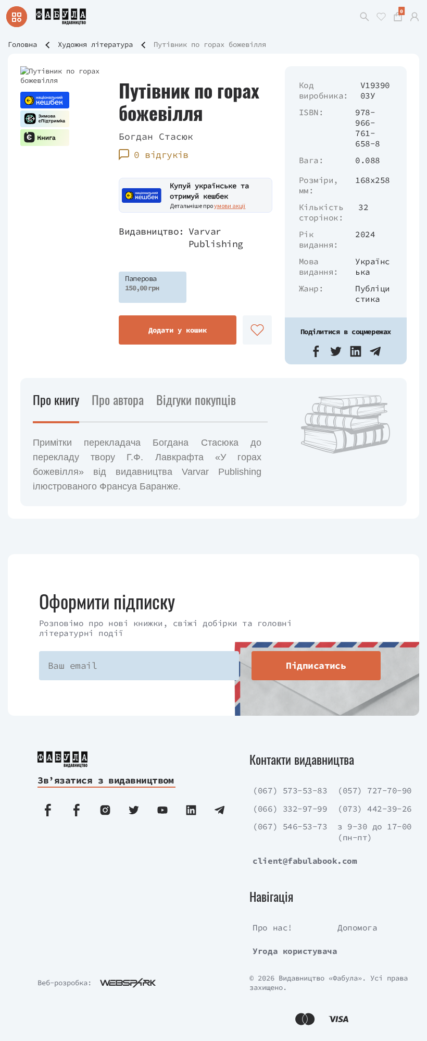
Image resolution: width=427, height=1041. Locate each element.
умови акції (229, 206)
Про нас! (272, 927)
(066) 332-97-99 (290, 808)
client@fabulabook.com (305, 860)
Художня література (95, 44)
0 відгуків (161, 155)
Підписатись (316, 665)
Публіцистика (372, 293)
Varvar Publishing (216, 237)
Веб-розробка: (64, 982)
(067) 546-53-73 (290, 826)
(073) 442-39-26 (374, 808)
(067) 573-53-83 (290, 790)
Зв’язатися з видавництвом (105, 780)
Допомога (357, 927)
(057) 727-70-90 (374, 790)
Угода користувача (295, 951)
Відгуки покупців (196, 399)
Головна (22, 44)
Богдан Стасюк (156, 136)
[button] (316, 351)
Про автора (118, 399)
